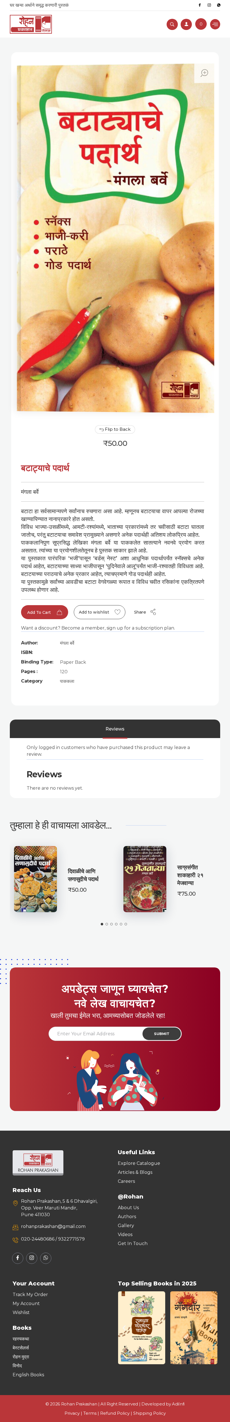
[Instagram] (209, 5)
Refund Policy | (116, 1413)
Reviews (115, 729)
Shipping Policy (149, 1413)
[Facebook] (200, 5)
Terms (89, 1413)
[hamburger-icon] (215, 24)
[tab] (115, 729)
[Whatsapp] (219, 5)
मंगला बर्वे (67, 643)
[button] (124, 1327)
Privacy (72, 1413)
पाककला (67, 681)
